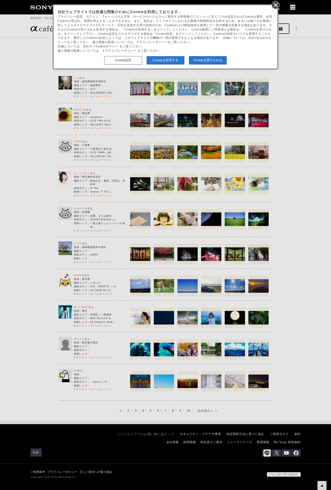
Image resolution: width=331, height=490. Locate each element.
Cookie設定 (123, 60)
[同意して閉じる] (275, 5)
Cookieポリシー (107, 46)
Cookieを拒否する (165, 60)
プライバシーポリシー (120, 50)
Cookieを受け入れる (207, 60)
